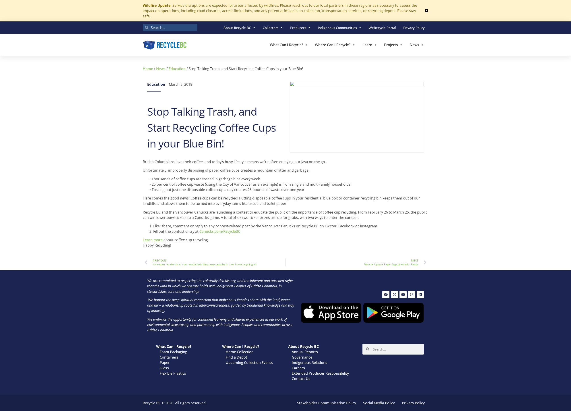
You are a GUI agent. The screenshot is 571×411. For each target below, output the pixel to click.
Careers (298, 367)
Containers (169, 357)
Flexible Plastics (173, 373)
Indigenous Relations (309, 362)
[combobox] (170, 27)
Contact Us (301, 378)
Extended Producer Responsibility (320, 373)
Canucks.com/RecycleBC (219, 231)
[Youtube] (403, 294)
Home (148, 68)
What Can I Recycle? (286, 44)
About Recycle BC (237, 27)
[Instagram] (411, 294)
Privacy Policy (414, 27)
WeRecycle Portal (382, 27)
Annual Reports (305, 351)
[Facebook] (385, 294)
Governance (302, 357)
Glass (164, 367)
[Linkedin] (420, 294)
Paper (165, 362)
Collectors (270, 27)
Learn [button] (367, 44)
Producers (298, 27)
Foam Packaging (173, 351)
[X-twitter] (394, 294)
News (414, 44)
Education (177, 68)
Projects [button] (391, 44)
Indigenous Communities (337, 27)
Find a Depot (236, 357)
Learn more (153, 239)
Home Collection (240, 351)
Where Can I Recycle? (332, 44)
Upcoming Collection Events (249, 362)
